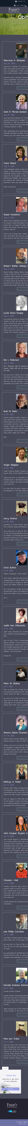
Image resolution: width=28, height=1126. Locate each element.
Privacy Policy (22, 1124)
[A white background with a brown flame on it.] (14, 1111)
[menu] (25, 6)
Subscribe (10, 1089)
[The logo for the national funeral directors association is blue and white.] (10, 1111)
